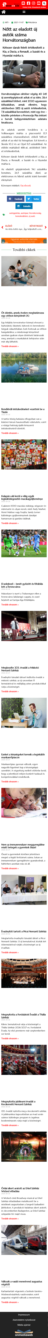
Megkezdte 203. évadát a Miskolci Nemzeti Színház (20, 669)
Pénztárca (32, 22)
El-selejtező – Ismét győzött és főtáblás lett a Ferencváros (22, 585)
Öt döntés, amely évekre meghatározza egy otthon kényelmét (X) (22, 314)
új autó (32, 216)
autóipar (24, 213)
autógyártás (14, 213)
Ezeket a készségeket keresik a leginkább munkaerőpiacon (23, 756)
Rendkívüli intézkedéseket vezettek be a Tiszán (22, 411)
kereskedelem (21, 216)
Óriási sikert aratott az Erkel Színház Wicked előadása (20, 1190)
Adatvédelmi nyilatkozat (24, 1320)
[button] (44, 3)
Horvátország (35, 213)
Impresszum (24, 1314)
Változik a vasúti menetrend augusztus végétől (21, 1283)
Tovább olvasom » (10, 346)
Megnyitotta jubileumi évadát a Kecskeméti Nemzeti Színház (18, 1103)
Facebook (26, 185)
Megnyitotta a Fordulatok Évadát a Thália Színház (23, 1016)
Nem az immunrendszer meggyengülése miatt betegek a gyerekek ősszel (23, 846)
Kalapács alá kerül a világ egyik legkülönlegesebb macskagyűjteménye (22, 498)
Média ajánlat (23, 1325)
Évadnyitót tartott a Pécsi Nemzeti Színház (23, 931)
